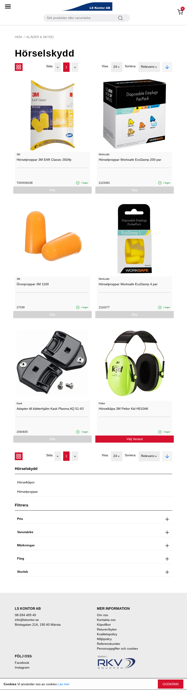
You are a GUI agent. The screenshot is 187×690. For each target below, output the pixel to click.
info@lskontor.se (27, 620)
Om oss (102, 615)
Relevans (147, 66)
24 (115, 66)
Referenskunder (108, 644)
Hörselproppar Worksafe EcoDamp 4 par (128, 284)
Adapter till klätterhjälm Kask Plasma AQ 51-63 (50, 408)
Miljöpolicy (104, 639)
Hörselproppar (27, 491)
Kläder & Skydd (40, 37)
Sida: (49, 66)
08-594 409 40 (25, 615)
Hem (18, 37)
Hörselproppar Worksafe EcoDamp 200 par (130, 159)
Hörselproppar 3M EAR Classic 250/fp (44, 159)
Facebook (22, 662)
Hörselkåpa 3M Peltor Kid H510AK (123, 408)
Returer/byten (107, 629)
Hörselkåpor (26, 482)
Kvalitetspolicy (107, 634)
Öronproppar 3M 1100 (33, 284)
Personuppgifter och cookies (117, 648)
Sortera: (130, 66)
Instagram (22, 667)
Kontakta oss (106, 620)
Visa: (105, 66)
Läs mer (64, 684)
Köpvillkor (104, 624)
